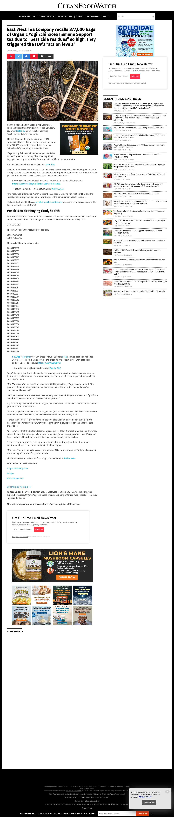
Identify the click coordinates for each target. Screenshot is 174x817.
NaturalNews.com (15, 479)
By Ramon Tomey (128, 160)
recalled (84, 495)
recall (76, 495)
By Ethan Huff (127, 111)
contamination (40, 492)
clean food (27, 492)
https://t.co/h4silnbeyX (23, 184)
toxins (22, 498)
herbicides (19, 495)
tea (90, 495)
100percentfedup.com (17, 468)
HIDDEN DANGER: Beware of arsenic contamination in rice (136, 194)
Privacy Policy (87, 808)
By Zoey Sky (127, 150)
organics (69, 495)
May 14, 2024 (58, 189)
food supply (80, 492)
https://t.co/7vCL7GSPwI (49, 363)
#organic (26, 357)
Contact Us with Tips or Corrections (87, 801)
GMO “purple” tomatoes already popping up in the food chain (138, 128)
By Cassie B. (126, 245)
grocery (107, 16)
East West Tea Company (59, 492)
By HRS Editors (127, 196)
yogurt (79, 16)
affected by (19, 131)
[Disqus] (52, 667)
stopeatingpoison (27, 16)
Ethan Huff (26, 51)
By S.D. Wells (127, 226)
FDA (72, 492)
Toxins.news (69, 458)
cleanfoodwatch (46, 16)
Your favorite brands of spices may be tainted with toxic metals (139, 291)
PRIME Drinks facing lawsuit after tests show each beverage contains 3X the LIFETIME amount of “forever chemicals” (138, 185)
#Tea (64, 357)
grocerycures (93, 16)
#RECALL (16, 357)
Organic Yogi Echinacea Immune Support (44, 495)
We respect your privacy (74, 790)
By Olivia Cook (127, 140)
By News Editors (128, 216)
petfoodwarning (65, 16)
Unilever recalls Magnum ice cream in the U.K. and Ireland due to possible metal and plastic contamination (140, 202)
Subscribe (142, 813)
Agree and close (149, 803)
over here (50, 164)
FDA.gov (10, 473)
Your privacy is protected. (20, 537)
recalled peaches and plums (48, 202)
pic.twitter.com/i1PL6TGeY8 (47, 184)
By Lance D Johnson (128, 123)
